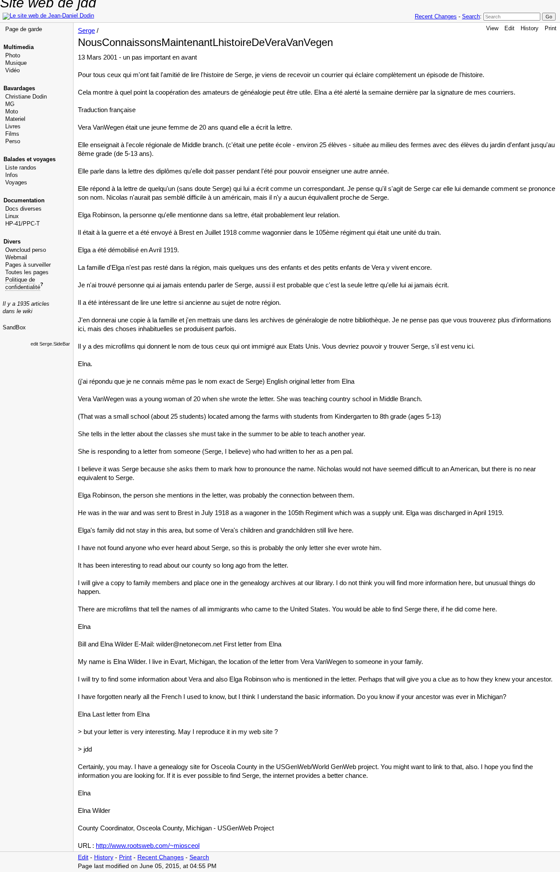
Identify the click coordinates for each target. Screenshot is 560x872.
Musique (16, 63)
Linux (12, 216)
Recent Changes (436, 16)
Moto (11, 111)
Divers (12, 241)
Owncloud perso (25, 250)
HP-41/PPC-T (22, 223)
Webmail (16, 257)
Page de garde (23, 29)
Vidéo (12, 70)
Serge (86, 30)
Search (471, 16)
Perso (12, 141)
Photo (12, 55)
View (492, 28)
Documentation (24, 200)
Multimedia (19, 47)
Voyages (16, 182)
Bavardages (19, 88)
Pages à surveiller (28, 264)
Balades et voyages (30, 159)
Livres (13, 126)
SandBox (14, 327)
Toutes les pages (27, 272)
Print (550, 28)
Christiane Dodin (26, 96)
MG (9, 104)
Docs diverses (23, 208)
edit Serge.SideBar (50, 343)
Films (12, 134)
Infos (11, 175)
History (530, 28)
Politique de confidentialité (22, 283)
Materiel (15, 119)
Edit (509, 28)
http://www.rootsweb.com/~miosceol (148, 845)
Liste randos (20, 167)
